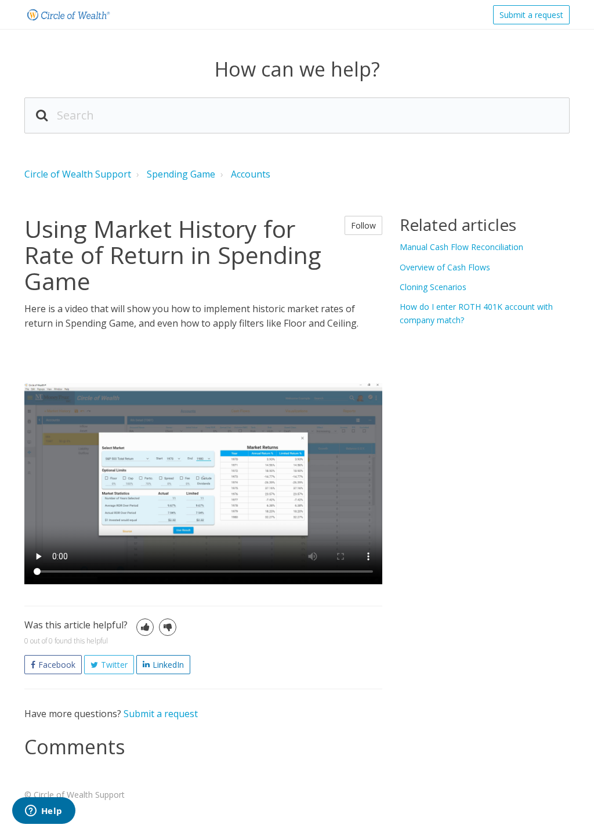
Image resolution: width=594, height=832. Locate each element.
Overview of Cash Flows (445, 267)
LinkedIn (168, 664)
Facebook (56, 664)
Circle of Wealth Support (77, 174)
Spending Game (181, 174)
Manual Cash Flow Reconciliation (461, 246)
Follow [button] (363, 225)
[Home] (67, 14)
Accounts (250, 174)
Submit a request (531, 14)
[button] (145, 627)
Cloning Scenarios (433, 286)
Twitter (114, 664)
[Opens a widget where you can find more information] (43, 811)
